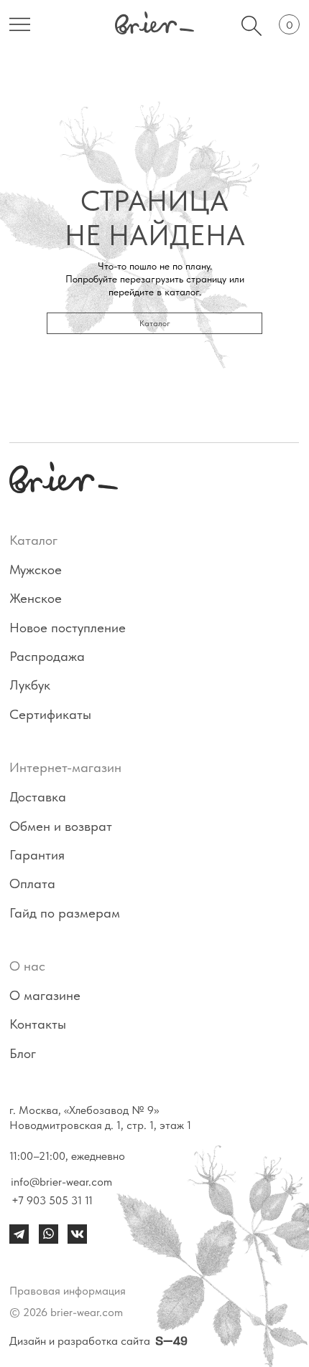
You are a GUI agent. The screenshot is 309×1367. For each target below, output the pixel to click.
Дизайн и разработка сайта (79, 1341)
